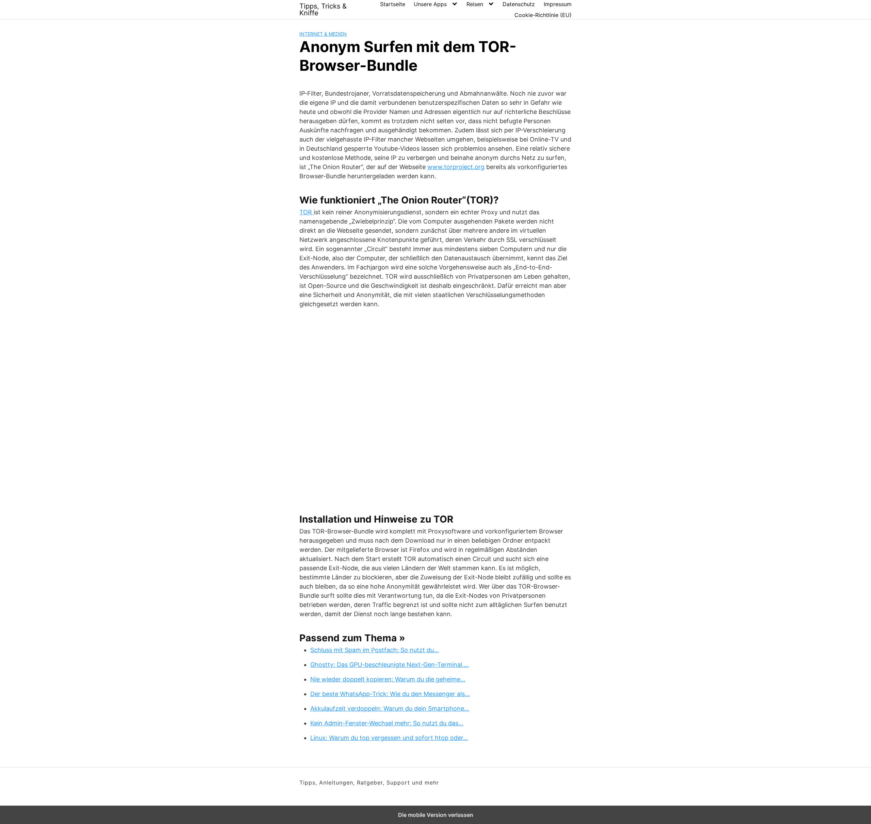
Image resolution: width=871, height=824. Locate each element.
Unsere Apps (430, 4)
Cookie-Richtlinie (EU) (543, 15)
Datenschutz (519, 4)
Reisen (474, 4)
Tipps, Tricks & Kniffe (323, 9)
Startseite (392, 4)
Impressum (558, 4)
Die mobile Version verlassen (435, 814)
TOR (306, 212)
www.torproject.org (455, 166)
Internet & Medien (323, 34)
